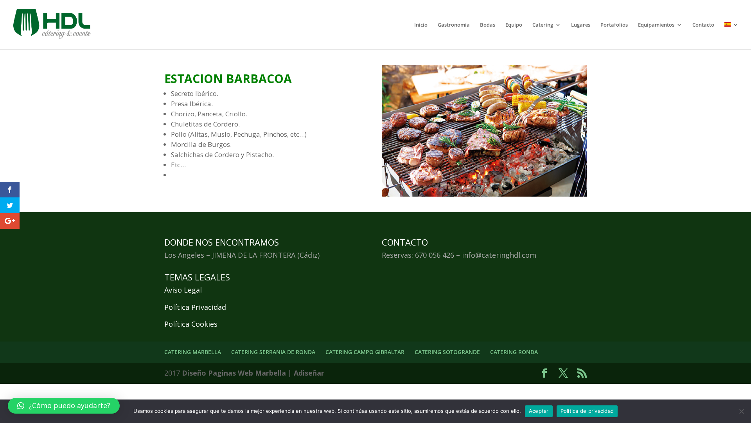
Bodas (487, 25)
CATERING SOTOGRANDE (447, 352)
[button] (64, 406)
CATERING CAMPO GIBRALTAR (364, 352)
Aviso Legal (183, 290)
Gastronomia (454, 25)
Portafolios (614, 25)
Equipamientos (656, 25)
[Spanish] (731, 35)
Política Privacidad (195, 307)
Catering (542, 25)
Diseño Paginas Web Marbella (234, 373)
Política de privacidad (587, 411)
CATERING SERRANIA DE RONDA (273, 352)
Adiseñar (309, 373)
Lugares (580, 25)
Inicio (421, 25)
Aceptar (539, 411)
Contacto (703, 25)
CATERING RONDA (514, 352)
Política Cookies (190, 324)
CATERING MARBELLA (192, 352)
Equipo (513, 25)
